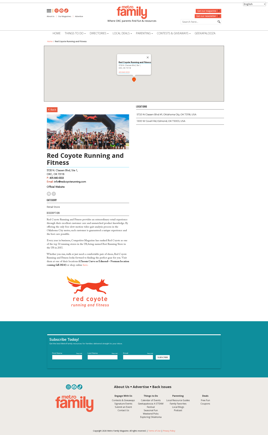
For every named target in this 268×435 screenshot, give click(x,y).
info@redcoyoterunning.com (70, 182)
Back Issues (161, 386)
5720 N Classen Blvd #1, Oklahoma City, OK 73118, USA (166, 114)
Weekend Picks (151, 413)
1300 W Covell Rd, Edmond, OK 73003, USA (161, 121)
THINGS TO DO (74, 33)
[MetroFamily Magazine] (132, 12)
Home (57, 33)
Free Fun (205, 400)
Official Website (56, 187)
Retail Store (53, 207)
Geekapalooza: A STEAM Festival (150, 405)
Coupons (205, 403)
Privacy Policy (169, 430)
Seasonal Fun (151, 410)
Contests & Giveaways (173, 33)
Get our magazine (207, 10)
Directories (98, 33)
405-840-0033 (124, 72)
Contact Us (123, 410)
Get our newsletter (206, 16)
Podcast (178, 410)
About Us (50, 16)
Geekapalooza (205, 33)
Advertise (79, 16)
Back (53, 109)
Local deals (121, 33)
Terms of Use (154, 430)
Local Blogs (178, 407)
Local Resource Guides (178, 400)
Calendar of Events (151, 400)
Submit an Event (123, 407)
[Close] (147, 57)
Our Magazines (64, 16)
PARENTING (143, 33)
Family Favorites (178, 403)
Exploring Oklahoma (150, 417)
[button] (134, 79)
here (85, 265)
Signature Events (123, 403)
